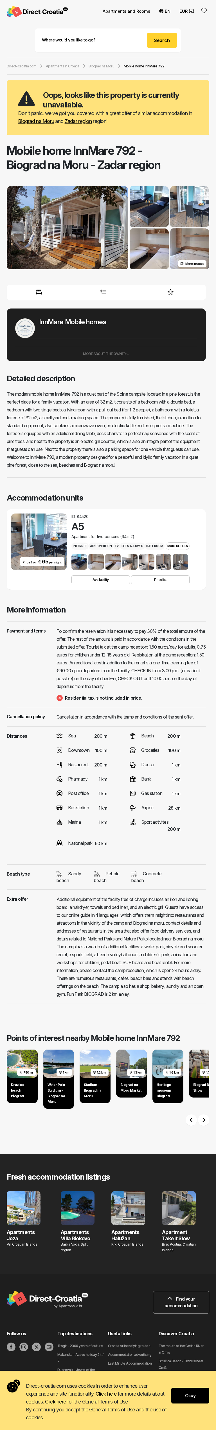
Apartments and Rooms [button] (126, 11)
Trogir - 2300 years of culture (80, 1346)
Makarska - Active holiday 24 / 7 (80, 1357)
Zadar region (78, 121)
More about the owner (104, 354)
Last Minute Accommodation (130, 1363)
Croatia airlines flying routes (129, 1346)
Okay (190, 1395)
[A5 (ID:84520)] (79, 562)
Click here (106, 1394)
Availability (101, 580)
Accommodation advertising (129, 1354)
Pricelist (160, 580)
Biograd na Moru (36, 121)
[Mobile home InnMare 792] (67, 228)
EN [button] (167, 11)
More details (177, 546)
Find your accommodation (181, 1302)
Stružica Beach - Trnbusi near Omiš (181, 1364)
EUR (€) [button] (186, 11)
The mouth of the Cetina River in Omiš (181, 1349)
